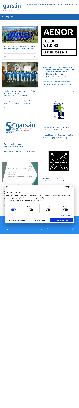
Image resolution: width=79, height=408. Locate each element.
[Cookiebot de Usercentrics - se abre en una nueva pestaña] (66, 187)
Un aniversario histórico (12, 144)
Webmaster (8, 51)
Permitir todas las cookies (62, 220)
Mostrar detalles (65, 215)
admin (45, 129)
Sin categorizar (26, 51)
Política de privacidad (51, 229)
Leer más (6, 56)
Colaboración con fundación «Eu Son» (56, 127)
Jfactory (43, 229)
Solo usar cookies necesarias (17, 220)
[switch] (31, 209)
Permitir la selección (39, 220)
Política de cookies (62, 229)
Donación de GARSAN (50, 178)
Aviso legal (71, 229)
